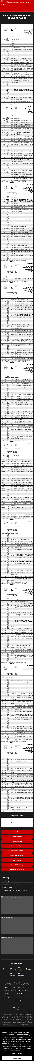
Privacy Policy (20, 1039)
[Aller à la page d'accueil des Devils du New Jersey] (3, 2)
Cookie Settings (17, 1053)
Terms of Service (15, 1050)
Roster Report (17, 832)
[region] (17, 1044)
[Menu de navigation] (31, 9)
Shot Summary (17, 860)
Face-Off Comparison (17, 869)
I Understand (17, 1058)
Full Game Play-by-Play (17, 855)
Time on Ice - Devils (17, 846)
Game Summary (17, 836)
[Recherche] (2, 9)
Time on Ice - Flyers (17, 850)
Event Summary (17, 841)
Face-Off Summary (17, 865)
